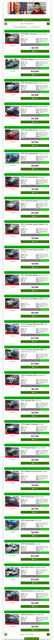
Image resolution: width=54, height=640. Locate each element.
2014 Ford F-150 (33, 567)
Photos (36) (24, 433)
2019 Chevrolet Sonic (33, 376)
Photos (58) (24, 576)
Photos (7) (24, 91)
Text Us (36, 51)
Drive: (22, 42)
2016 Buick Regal (34, 59)
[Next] (48, 23)
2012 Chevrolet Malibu (34, 275)
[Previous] (5, 23)
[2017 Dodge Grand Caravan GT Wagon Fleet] (12, 476)
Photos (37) (24, 139)
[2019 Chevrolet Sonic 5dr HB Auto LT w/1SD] (12, 379)
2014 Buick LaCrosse (34, 35)
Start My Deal (44, 44)
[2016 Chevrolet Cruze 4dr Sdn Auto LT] (12, 134)
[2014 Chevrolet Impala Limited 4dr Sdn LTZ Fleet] (12, 254)
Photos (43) (24, 44)
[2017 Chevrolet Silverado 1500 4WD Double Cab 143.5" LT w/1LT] (12, 329)
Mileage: (38, 42)
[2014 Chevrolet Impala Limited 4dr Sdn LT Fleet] (12, 229)
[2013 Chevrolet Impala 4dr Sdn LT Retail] (12, 205)
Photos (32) (24, 115)
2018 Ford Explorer (30, 544)
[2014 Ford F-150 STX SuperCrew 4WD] (12, 572)
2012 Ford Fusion (32, 591)
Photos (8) (24, 260)
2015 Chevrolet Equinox (35, 154)
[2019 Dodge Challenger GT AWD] (12, 428)
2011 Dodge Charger (33, 448)
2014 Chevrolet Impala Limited (35, 225)
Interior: (22, 39)
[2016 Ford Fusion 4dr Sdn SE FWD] (12, 619)
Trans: (37, 40)
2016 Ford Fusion (32, 615)
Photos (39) (24, 335)
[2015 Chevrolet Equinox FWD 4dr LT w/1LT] (12, 158)
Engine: (37, 39)
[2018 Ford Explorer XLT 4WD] (12, 548)
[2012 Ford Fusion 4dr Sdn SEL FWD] (12, 595)
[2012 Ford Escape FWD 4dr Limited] (12, 501)
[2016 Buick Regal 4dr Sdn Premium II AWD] (12, 64)
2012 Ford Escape (32, 497)
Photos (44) (24, 552)
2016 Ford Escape (31, 520)
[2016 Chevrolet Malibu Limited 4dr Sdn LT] (12, 303)
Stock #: (22, 38)
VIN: (37, 38)
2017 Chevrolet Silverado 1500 (34, 325)
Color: (22, 40)
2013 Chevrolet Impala (34, 201)
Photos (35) (24, 386)
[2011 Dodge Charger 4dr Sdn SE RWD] (12, 452)
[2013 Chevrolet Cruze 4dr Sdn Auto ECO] (12, 111)
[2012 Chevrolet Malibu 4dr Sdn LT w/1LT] (12, 279)
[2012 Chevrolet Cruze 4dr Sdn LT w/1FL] (12, 87)
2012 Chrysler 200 (31, 401)
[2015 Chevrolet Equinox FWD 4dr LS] (12, 181)
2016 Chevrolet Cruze (34, 130)
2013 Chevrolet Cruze (34, 106)
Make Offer (37, 44)
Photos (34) (24, 162)
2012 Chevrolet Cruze (34, 83)
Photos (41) (24, 482)
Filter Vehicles (27, 20)
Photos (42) (24, 600)
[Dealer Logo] (27, 8)
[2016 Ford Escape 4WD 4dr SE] (12, 525)
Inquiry (30, 44)
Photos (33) (24, 186)
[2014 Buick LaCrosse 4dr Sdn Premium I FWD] (12, 38)
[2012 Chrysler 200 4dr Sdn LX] (12, 405)
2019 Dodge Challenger (32, 424)
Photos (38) (24, 505)
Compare (13, 45)
